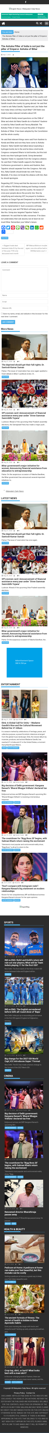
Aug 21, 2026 (7, 719)
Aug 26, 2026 (7, 410)
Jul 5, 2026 (10, 1264)
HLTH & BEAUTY (10, 1282)
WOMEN (7, 1382)
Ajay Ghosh (19, 719)
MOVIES (17, 802)
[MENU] (46, 23)
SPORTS (8, 974)
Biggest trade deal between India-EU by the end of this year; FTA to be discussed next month (12, 249)
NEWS (4, 748)
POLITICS (5, 238)
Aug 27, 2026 (7, 361)
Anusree (17, 883)
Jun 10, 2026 (7, 782)
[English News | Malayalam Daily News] (3, 23)
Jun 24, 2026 (10, 1367)
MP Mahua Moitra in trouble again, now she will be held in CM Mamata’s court (36, 248)
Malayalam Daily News (15, 491)
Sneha (19, 957)
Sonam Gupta (19, 782)
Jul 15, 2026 (10, 957)
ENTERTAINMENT (13, 748)
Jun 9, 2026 (7, 883)
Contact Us (30, 1393)
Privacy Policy (19, 1393)
